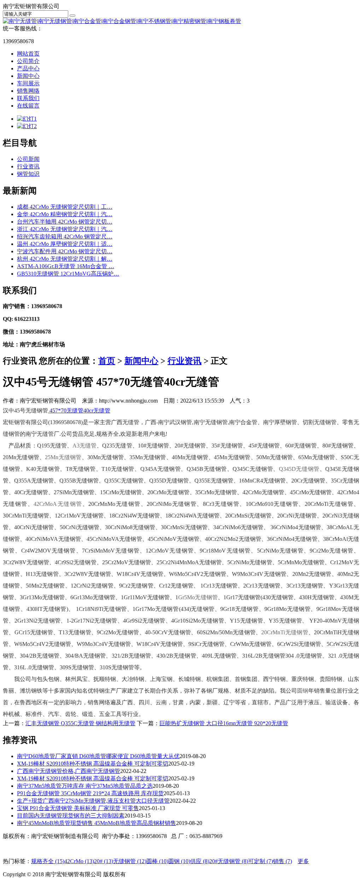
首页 (106, 360)
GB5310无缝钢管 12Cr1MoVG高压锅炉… (68, 274)
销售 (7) (282, 861)
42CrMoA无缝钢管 (58, 504)
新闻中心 (28, 76)
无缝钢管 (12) (129, 861)
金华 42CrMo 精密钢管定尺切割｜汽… (64, 214)
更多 (303, 861)
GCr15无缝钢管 (33, 632)
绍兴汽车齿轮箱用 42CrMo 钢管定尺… (64, 236)
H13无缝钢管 (42, 574)
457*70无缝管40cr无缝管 (79, 411)
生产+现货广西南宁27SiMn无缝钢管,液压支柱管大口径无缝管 (93, 801)
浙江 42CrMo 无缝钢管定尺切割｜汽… (64, 229)
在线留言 (28, 106)
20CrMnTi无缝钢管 (284, 632)
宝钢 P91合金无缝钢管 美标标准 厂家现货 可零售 (78, 808)
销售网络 (28, 91)
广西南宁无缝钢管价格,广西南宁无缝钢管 (68, 771)
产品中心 (28, 68)
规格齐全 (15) (47, 861)
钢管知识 (28, 174)
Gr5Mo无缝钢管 (197, 597)
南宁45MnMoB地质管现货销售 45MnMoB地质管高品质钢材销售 (96, 823)
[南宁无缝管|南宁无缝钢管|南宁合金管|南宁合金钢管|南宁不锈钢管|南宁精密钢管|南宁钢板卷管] (122, 21)
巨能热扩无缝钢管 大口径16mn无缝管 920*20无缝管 (223, 723)
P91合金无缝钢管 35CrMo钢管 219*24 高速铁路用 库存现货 (90, 793)
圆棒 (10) (157, 861)
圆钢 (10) (179, 861)
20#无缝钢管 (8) (228, 861)
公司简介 (28, 61)
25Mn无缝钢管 (63, 457)
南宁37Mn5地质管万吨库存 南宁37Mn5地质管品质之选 (85, 786)
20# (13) (103, 861)
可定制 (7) (260, 861)
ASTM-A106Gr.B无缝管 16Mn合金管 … (65, 266)
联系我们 (28, 98)
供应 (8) (199, 861)
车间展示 (28, 83)
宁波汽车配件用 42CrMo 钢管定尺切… (64, 251)
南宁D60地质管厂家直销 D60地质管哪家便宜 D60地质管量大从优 (98, 756)
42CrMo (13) (79, 861)
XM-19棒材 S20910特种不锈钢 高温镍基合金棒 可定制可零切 (92, 764)
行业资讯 (28, 166)
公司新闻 (28, 159)
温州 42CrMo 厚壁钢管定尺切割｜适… (64, 244)
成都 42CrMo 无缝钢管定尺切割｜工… (64, 207)
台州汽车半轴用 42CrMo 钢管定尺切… (64, 222)
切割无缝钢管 (320, 422)
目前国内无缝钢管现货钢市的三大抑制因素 (70, 816)
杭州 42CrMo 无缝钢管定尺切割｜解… (64, 259)
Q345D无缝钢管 (299, 469)
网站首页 (28, 54)
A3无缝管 (84, 446)
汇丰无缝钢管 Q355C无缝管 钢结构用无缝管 (80, 723)
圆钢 (302, 691)
